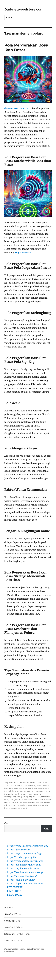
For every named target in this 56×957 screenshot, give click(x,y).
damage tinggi (30, 785)
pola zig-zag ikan (29, 797)
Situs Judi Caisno (13, 927)
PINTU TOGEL (14, 891)
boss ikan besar (15, 785)
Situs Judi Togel (12, 914)
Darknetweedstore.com (23, 9)
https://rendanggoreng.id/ (21, 857)
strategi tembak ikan (18, 799)
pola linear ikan (29, 794)
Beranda (8, 907)
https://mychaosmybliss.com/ (23, 868)
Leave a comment (19, 808)
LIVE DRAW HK (15, 887)
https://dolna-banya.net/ (21, 879)
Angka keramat (23, 252)
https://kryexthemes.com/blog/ (24, 853)
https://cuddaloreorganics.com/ (24, 864)
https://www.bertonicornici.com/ (25, 861)
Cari (6, 823)
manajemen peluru (25, 791)
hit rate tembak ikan (22, 788)
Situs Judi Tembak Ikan (30, 783)
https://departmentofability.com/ (25, 883)
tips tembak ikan (43, 802)
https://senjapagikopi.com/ (22, 876)
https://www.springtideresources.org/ (27, 846)
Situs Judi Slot (12, 921)
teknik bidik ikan (35, 799)
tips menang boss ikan (25, 802)
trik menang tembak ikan (15, 805)
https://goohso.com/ (18, 849)
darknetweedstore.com (16, 108)
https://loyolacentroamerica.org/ (25, 872)
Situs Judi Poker (13, 940)
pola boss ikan (15, 794)
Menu (9, 17)
